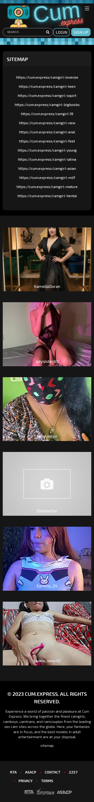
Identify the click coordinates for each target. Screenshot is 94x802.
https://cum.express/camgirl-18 (47, 113)
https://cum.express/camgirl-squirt (47, 95)
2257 (73, 772)
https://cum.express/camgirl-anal (47, 132)
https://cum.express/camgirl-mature (47, 186)
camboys (10, 721)
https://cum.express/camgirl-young (47, 150)
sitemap (47, 745)
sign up (80, 32)
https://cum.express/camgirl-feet (47, 141)
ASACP (30, 772)
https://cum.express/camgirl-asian (47, 168)
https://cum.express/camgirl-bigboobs (47, 104)
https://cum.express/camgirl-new (47, 123)
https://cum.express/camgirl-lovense (47, 77)
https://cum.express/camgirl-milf (47, 177)
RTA (13, 772)
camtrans (27, 721)
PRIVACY (25, 781)
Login (61, 32)
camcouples (53, 721)
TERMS (47, 781)
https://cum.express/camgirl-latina (47, 159)
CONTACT (52, 772)
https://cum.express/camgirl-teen (47, 86)
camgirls (78, 716)
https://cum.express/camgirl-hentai (47, 195)
